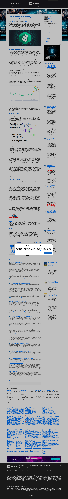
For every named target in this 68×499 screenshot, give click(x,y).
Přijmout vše (47, 252)
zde (40, 250)
